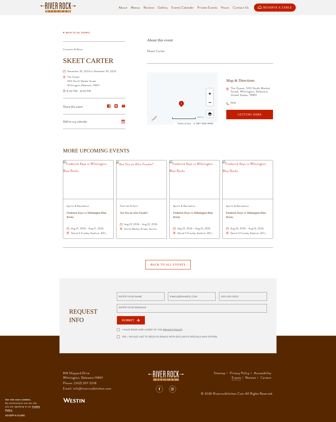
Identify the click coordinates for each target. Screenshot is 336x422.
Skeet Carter (88, 61)
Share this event (73, 106)
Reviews (250, 377)
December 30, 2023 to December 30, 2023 (91, 71)
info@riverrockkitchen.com (92, 388)
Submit (129, 321)
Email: (67, 388)
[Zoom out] (209, 102)
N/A (233, 103)
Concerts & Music (73, 49)
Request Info (83, 315)
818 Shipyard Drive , (83, 375)
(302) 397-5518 (85, 383)
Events (236, 377)
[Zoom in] (209, 93)
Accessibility (262, 373)
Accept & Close (15, 415)
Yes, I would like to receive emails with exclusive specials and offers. (170, 337)
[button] (83, 81)
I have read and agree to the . (152, 329)
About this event (160, 40)
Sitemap (219, 373)
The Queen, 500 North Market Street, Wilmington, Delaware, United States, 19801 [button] (250, 91)
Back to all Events (78, 32)
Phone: (68, 383)
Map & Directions (240, 80)
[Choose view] (209, 114)
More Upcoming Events (96, 150)
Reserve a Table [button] (277, 7)
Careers (265, 377)
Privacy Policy (173, 329)
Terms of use (184, 123)
